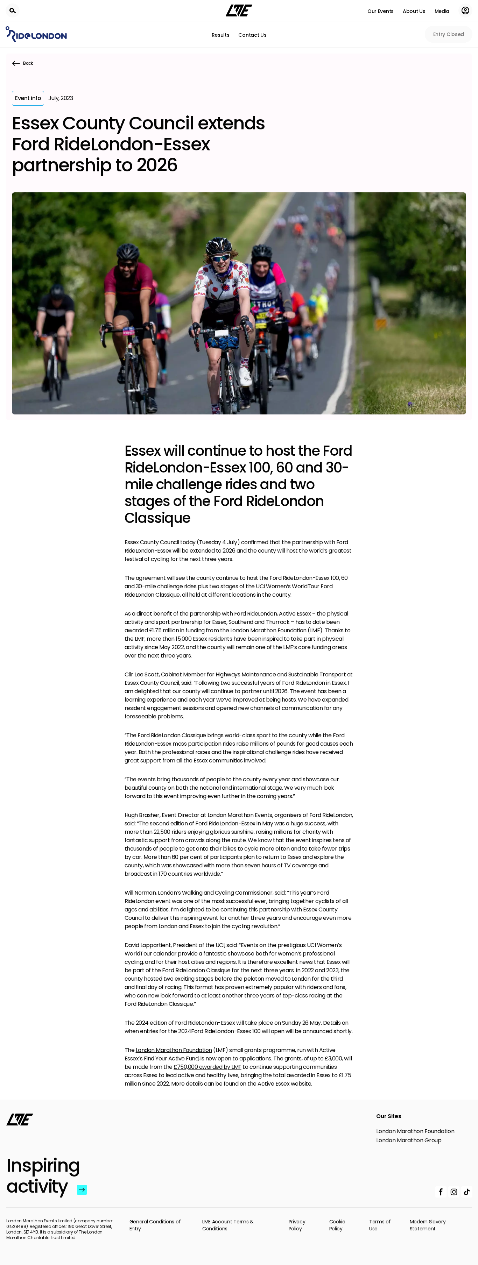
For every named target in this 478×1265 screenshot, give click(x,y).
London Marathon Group (409, 1140)
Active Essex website (284, 1084)
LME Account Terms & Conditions (228, 1225)
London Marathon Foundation (174, 1050)
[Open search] (13, 10)
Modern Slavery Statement (428, 1225)
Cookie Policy (337, 1225)
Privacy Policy (297, 1225)
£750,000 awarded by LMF (207, 1067)
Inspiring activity (40, 1176)
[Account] (465, 10)
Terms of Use (380, 1225)
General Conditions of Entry (155, 1225)
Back (28, 63)
